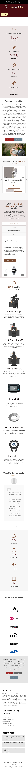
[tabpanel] (14, 501)
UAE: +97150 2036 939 (9, 2)
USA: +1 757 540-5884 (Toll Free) (14, 1)
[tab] (14, 224)
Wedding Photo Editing (7, 723)
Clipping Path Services (7, 717)
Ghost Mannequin (6, 721)
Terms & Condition (18, 766)
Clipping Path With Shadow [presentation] (14, 230)
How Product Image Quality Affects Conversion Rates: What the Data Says (13, 743)
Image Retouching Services (8, 719)
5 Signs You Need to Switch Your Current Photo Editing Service (13, 749)
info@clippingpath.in (20, 2)
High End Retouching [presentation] (14, 223)
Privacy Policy (11, 766)
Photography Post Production (8, 725)
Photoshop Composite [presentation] (14, 234)
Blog (5, 766)
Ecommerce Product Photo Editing (9, 728)
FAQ (16, 767)
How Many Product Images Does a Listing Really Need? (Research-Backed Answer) (14, 737)
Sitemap (12, 767)
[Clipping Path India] (14, 7)
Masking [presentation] (14, 227)
